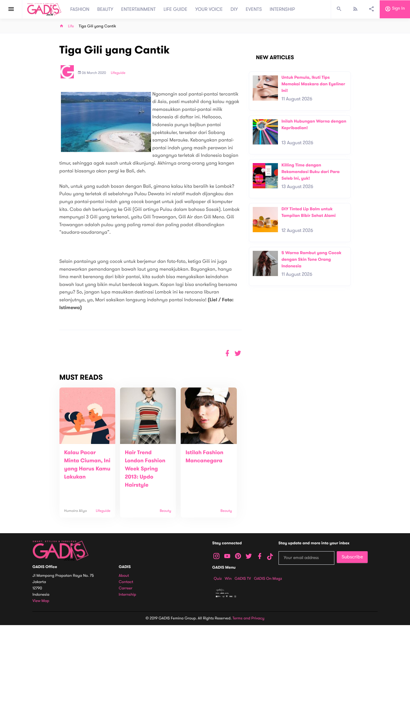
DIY (234, 9)
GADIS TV (243, 578)
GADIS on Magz (268, 578)
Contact (126, 582)
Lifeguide (118, 73)
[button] (238, 353)
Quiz (218, 578)
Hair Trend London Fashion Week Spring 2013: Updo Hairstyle (145, 469)
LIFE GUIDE (175, 9)
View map (40, 601)
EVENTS (254, 9)
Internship (127, 595)
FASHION (79, 9)
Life (71, 26)
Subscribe (352, 557)
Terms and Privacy (248, 618)
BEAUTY (105, 9)
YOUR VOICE (209, 9)
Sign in (398, 8)
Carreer (126, 588)
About (124, 576)
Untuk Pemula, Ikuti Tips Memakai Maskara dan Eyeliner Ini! (313, 83)
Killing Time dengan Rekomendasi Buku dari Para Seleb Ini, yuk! (311, 171)
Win (228, 578)
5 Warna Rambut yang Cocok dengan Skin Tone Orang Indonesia (312, 259)
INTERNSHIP (282, 9)
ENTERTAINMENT (138, 9)
